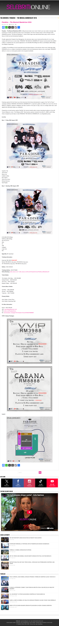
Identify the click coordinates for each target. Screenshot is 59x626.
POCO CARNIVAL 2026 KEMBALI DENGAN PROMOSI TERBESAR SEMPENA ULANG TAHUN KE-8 (32, 576)
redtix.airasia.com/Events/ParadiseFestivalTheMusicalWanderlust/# (34, 271)
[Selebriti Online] (29, 7)
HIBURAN (12, 24)
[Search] (40, 472)
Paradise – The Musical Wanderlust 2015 (16, 22)
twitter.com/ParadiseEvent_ (10, 311)
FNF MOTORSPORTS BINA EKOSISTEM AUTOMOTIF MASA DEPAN (25, 537)
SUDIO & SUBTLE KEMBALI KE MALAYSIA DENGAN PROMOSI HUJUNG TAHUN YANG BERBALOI (33, 600)
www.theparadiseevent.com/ (10, 309)
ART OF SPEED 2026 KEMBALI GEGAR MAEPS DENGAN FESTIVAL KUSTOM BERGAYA (30, 556)
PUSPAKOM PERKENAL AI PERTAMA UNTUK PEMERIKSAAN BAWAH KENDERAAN (29, 543)
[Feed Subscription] (58, 18)
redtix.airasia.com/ (14, 271)
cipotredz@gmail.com (25, 621)
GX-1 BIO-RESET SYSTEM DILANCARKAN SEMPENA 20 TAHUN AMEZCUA (27, 594)
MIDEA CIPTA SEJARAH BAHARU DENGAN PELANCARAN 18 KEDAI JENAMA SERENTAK (31, 605)
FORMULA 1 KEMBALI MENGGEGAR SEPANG (20, 550)
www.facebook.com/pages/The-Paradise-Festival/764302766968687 (19, 312)
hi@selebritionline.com (38, 621)
